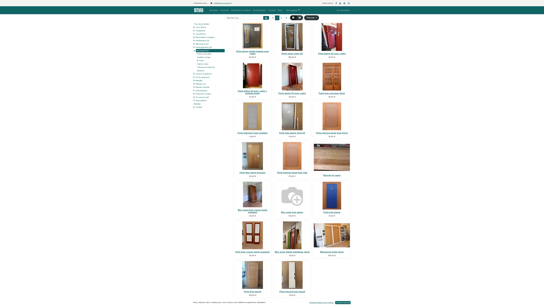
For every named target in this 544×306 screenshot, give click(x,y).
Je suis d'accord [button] (343, 302)
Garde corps (202, 64)
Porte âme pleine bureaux (252, 172)
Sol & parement (203, 77)
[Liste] (299, 17)
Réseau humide (202, 87)
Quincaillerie (201, 100)
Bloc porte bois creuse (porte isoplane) (252, 211)
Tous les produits (201, 24)
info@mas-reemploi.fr (223, 3)
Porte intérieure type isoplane (253, 133)
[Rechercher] (266, 18)
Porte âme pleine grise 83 (292, 133)
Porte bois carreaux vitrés (332, 93)
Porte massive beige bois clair (292, 172)
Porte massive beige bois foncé (332, 133)
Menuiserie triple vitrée (332, 252)
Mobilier (197, 104)
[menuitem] (214, 10)
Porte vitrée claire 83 (292, 53)
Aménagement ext (204, 47)
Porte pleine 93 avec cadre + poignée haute (252, 92)
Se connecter (343, 10)
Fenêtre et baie (204, 57)
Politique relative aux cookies (321, 302)
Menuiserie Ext (202, 44)
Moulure (200, 70)
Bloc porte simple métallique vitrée (292, 252)
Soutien (199, 107)
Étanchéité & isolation (205, 37)
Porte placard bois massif (292, 291)
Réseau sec (201, 84)
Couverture (201, 34)
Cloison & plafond (204, 74)
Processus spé (202, 97)
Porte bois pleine (331, 212)
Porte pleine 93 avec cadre (292, 93)
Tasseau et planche (206, 67)
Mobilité (199, 80)
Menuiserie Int (202, 50)
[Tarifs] (293, 17)
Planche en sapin (332, 175)
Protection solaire (203, 94)
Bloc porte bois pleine (292, 212)
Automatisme (201, 90)
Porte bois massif (252, 291)
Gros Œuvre (201, 27)
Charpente (200, 30)
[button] (311, 17)
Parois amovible (204, 54)
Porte (201, 60)
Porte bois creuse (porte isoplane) (252, 252)
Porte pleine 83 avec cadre (332, 53)
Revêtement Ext (202, 40)
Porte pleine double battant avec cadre (252, 52)
